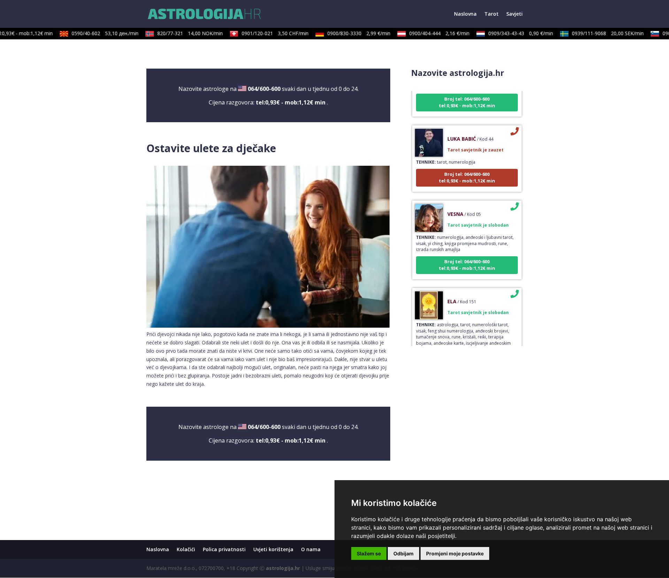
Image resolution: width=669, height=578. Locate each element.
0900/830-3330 (352, 33)
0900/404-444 (433, 33)
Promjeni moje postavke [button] (455, 553)
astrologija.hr (283, 568)
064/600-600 (264, 89)
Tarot (491, 14)
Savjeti (514, 14)
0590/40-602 (99, 33)
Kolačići (186, 549)
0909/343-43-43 (514, 33)
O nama (311, 549)
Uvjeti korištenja (273, 549)
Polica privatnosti (224, 549)
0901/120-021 (269, 33)
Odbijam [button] (403, 553)
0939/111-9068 (602, 33)
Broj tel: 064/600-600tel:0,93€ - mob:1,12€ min (467, 94)
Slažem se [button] (369, 553)
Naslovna (465, 14)
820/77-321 (184, 33)
